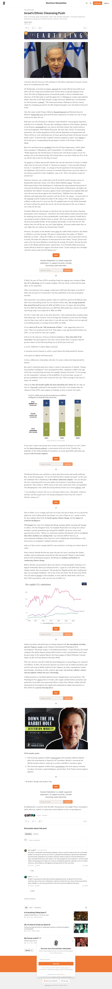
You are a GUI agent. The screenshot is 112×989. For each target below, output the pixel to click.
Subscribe (97, 3)
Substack (47, 985)
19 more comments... (30, 899)
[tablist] (31, 834)
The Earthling (29, 10)
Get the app (64, 981)
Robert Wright (28, 22)
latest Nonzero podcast (38, 448)
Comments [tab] (28, 834)
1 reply (32, 870)
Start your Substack (51, 981)
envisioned (39, 127)
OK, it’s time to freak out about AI (37, 925)
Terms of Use (64, 967)
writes (69, 183)
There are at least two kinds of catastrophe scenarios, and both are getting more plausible (46, 928)
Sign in (106, 3)
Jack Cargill (31, 850)
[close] (72, 941)
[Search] (86, 3)
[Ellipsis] (87, 850)
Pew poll (34, 387)
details (30, 525)
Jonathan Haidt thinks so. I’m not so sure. (36, 915)
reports (40, 680)
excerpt (39, 575)
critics (61, 655)
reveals (40, 647)
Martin (30, 876)
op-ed (29, 162)
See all (28, 950)
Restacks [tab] (35, 834)
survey (47, 290)
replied (79, 150)
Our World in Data (48, 623)
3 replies (32, 891)
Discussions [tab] (37, 907)
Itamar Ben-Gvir (37, 114)
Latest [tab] (31, 907)
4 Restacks (44, 815)
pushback (48, 147)
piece (57, 231)
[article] (56, 916)
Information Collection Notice (55, 969)
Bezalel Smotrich (60, 112)
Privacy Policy (69, 969)
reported (55, 89)
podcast (78, 487)
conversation (55, 758)
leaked (81, 137)
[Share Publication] (90, 3)
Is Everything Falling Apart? (35, 913)
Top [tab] (26, 907)
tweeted (41, 102)
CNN (71, 807)
